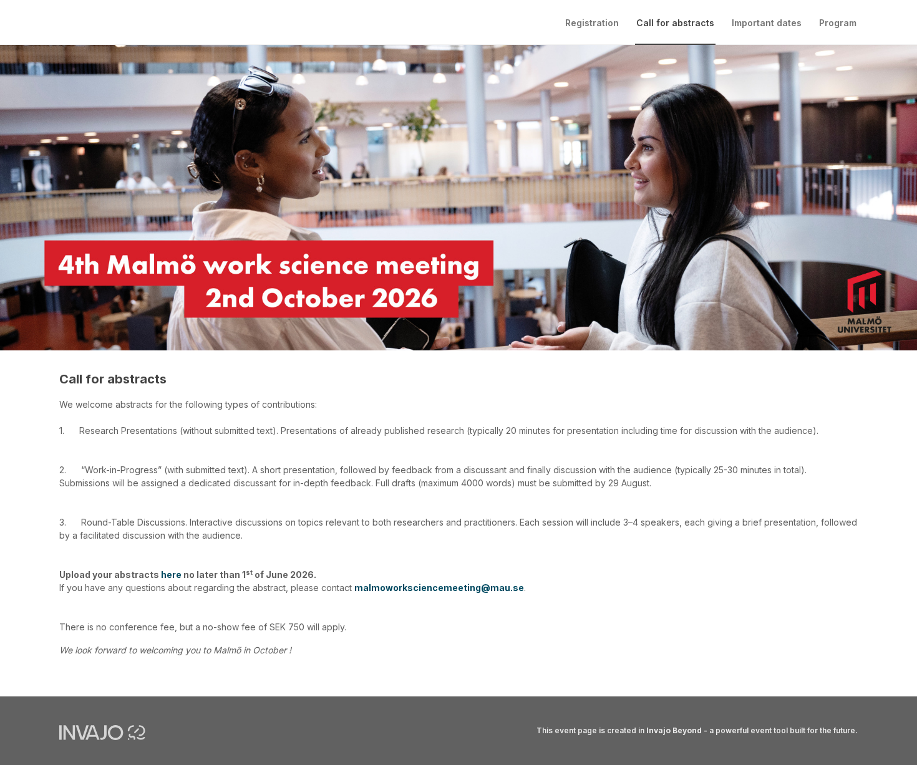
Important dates (767, 22)
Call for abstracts (675, 22)
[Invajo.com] (102, 731)
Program (837, 22)
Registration (592, 22)
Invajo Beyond (674, 730)
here (172, 574)
